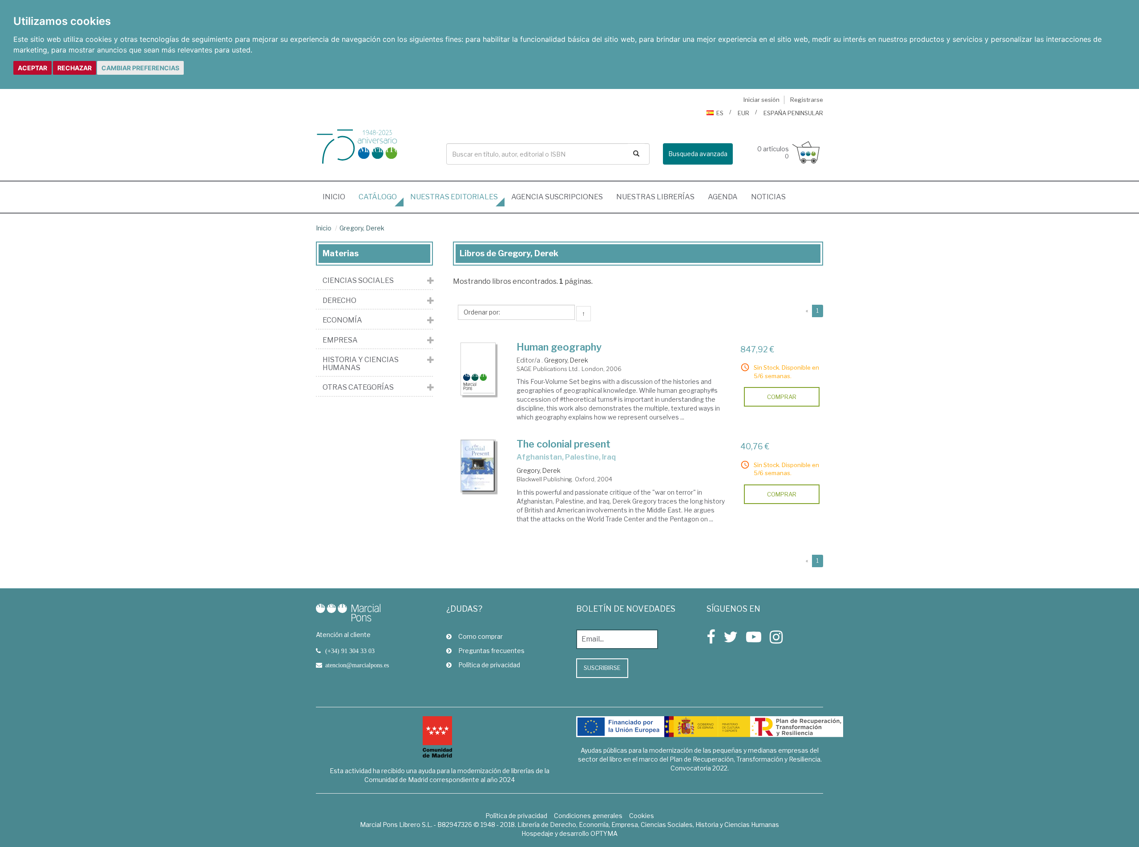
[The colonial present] (478, 466)
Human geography (559, 347)
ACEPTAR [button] (32, 68)
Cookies (641, 815)
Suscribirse (602, 667)
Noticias (768, 197)
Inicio (337, 196)
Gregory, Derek (361, 228)
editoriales (454, 197)
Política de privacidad (489, 665)
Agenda (723, 197)
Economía (342, 320)
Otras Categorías (358, 387)
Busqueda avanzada (697, 153)
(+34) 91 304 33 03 (350, 651)
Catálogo (378, 197)
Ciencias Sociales (358, 281)
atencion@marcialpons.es (357, 665)
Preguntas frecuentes (491, 650)
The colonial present (563, 444)
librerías (655, 197)
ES (719, 113)
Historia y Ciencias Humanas (361, 363)
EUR (743, 113)
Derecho (339, 301)
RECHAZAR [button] (74, 68)
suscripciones (557, 197)
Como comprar (480, 636)
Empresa (340, 340)
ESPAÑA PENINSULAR (793, 113)
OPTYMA (604, 833)
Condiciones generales (588, 815)
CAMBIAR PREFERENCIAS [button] (140, 68)
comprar (781, 396)
